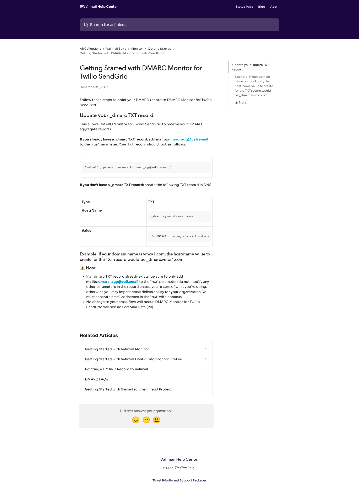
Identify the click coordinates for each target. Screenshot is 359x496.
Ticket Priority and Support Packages (179, 480)
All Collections (90, 48)
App (273, 6)
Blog (261, 6)
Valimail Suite (116, 48)
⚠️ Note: (241, 102)
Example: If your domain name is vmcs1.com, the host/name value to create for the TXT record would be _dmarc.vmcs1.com (254, 86)
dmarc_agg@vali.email (188, 139)
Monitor (137, 48)
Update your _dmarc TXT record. (250, 67)
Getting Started (159, 48)
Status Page (244, 6)
